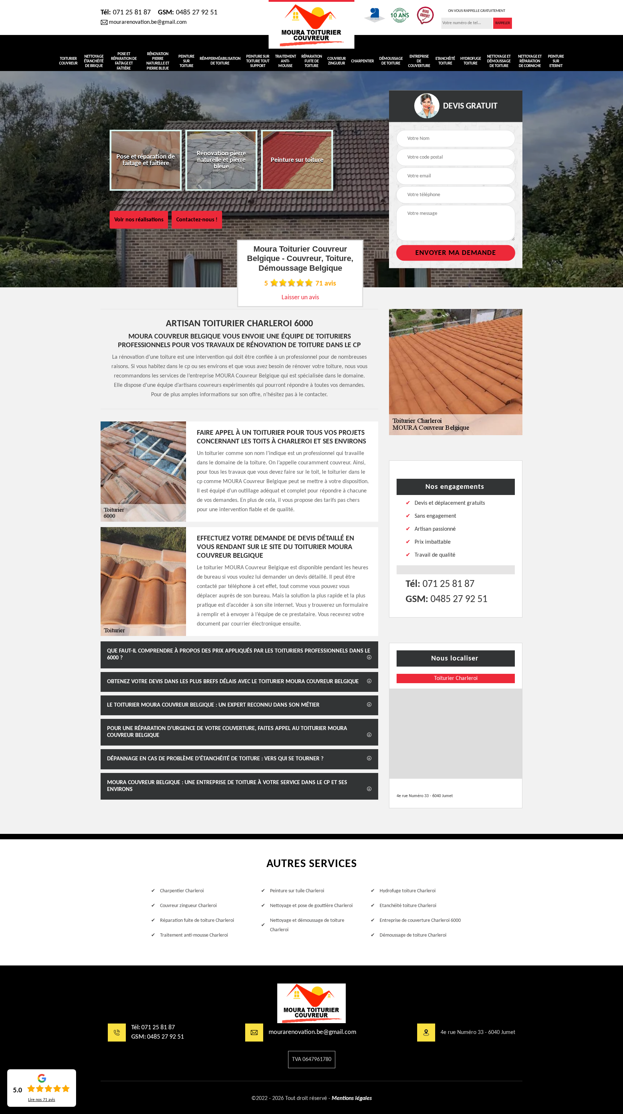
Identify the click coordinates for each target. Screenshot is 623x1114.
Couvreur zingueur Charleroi (188, 906)
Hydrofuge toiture (470, 61)
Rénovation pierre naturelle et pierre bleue (157, 61)
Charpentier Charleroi (182, 891)
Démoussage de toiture (391, 61)
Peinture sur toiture (186, 61)
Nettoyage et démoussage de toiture (499, 61)
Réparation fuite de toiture (311, 61)
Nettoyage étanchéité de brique (93, 61)
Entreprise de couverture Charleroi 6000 (420, 920)
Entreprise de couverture (419, 61)
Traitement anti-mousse (285, 61)
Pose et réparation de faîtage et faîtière (124, 61)
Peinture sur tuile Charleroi (297, 891)
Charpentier (362, 61)
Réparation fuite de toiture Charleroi (197, 920)
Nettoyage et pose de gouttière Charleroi (311, 906)
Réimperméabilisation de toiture (220, 61)
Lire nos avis (41, 1100)
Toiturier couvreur (68, 61)
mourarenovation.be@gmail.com (148, 22)
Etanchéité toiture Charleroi (408, 906)
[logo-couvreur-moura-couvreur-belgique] (311, 24)
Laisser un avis (300, 297)
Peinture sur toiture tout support (257, 61)
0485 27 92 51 (187, 12)
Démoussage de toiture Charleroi (413, 935)
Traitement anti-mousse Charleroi (194, 935)
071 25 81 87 (126, 12)
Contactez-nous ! (196, 220)
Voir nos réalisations (138, 220)
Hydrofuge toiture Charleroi (408, 891)
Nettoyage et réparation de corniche (530, 61)
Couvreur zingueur (336, 61)
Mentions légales (352, 1098)
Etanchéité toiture (445, 61)
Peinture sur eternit (556, 61)
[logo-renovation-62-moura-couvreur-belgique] (311, 1003)
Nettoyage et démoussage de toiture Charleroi (307, 925)
